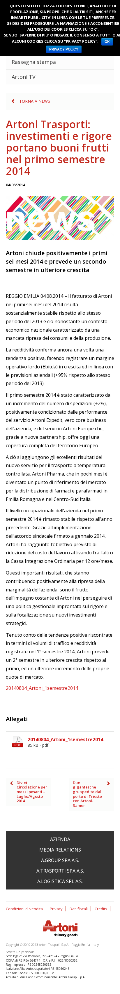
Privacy (56, 908)
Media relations (60, 850)
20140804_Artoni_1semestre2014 (42, 688)
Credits (101, 908)
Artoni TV (24, 76)
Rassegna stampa (34, 61)
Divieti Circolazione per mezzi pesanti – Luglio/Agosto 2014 (32, 791)
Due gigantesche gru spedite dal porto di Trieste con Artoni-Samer (87, 794)
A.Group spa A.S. (60, 860)
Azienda (60, 839)
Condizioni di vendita (24, 908)
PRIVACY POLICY (63, 49)
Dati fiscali (79, 908)
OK (107, 42)
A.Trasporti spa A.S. (60, 871)
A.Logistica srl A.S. (60, 881)
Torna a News (34, 101)
